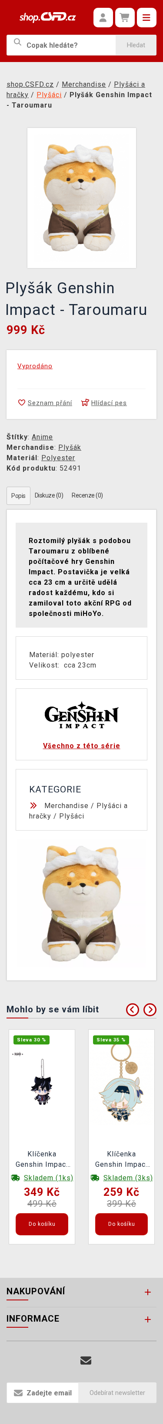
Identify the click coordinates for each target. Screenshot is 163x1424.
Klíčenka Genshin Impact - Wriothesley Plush (42, 1160)
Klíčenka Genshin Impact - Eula (121, 1160)
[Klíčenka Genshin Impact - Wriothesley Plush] (42, 1081)
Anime (42, 437)
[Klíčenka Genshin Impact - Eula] (121, 1081)
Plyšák (69, 447)
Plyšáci (71, 816)
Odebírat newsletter (117, 1393)
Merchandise (66, 806)
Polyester (58, 458)
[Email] (86, 1361)
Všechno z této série (81, 746)
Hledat (136, 45)
